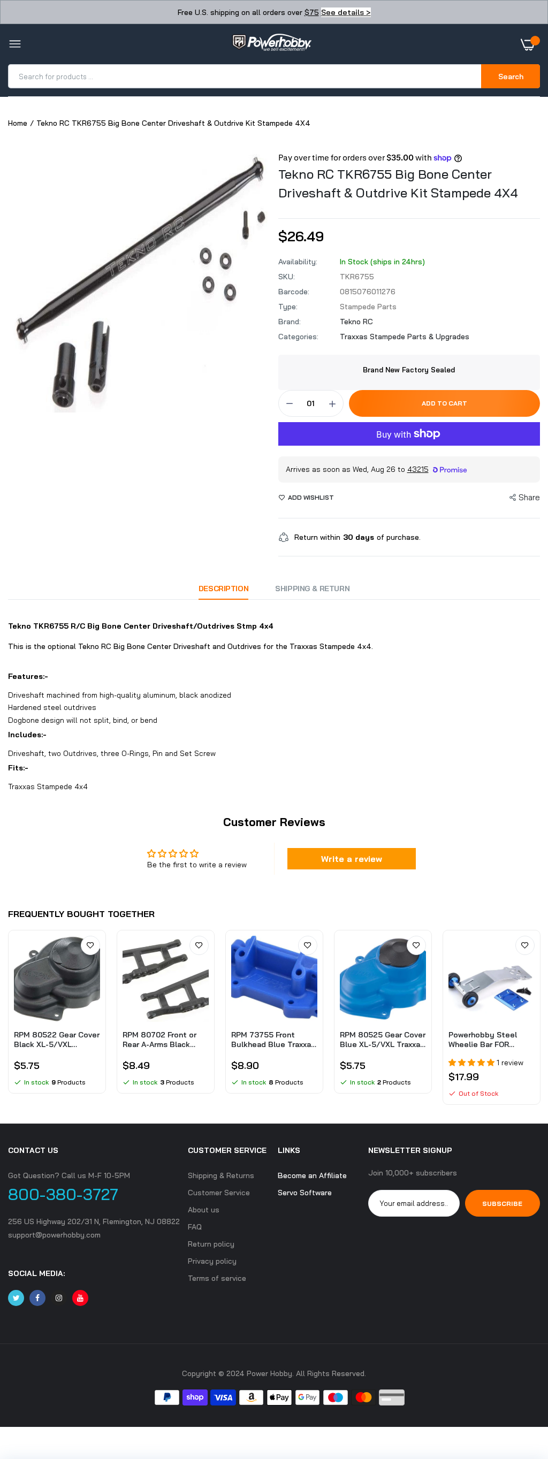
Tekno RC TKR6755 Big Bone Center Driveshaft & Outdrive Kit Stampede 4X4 (398, 183)
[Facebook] (37, 1298)
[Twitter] (16, 1298)
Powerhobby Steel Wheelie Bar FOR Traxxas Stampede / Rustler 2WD (485, 1039)
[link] (90, 945)
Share (529, 497)
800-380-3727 (63, 1194)
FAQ (195, 1227)
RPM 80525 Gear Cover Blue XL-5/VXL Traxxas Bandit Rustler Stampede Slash (382, 1039)
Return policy (211, 1244)
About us (203, 1209)
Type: (288, 306)
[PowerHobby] (271, 44)
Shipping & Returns (221, 1175)
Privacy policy (212, 1261)
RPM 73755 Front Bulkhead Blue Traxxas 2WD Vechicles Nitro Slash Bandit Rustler (273, 1039)
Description (223, 588)
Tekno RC (356, 321)
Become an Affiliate (312, 1175)
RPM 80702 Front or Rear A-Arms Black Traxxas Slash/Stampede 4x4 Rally (162, 1039)
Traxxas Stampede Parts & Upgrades (404, 336)
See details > (346, 12)
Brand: (289, 321)
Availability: (297, 261)
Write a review (351, 858)
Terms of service (217, 1278)
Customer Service (219, 1192)
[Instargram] (59, 1298)
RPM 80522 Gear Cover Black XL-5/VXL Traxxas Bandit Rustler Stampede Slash (57, 1039)
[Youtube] (80, 1298)
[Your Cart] (530, 44)
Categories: (298, 336)
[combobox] (245, 76)
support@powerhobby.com (54, 1235)
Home (17, 123)
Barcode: (293, 291)
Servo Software (305, 1192)
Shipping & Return (312, 588)
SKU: (286, 276)
